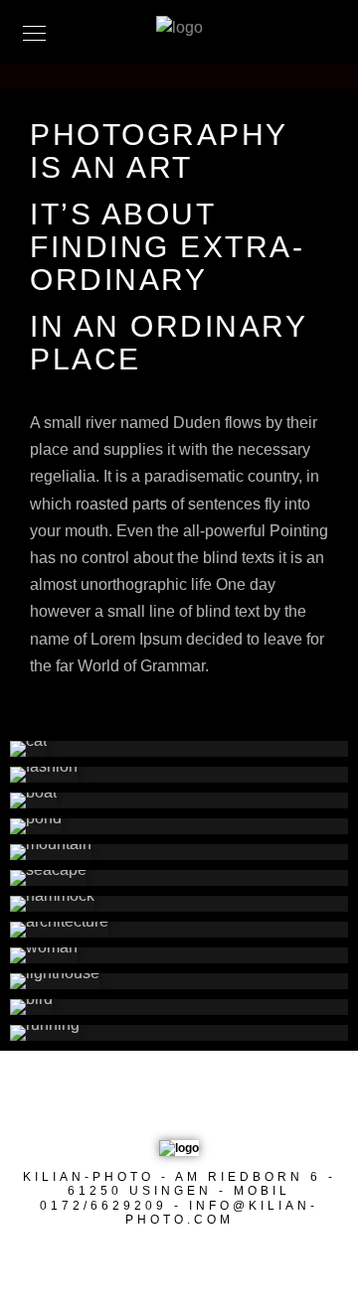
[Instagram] (206, 1104)
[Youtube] (167, 1104)
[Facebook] (129, 1104)
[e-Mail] (244, 1104)
